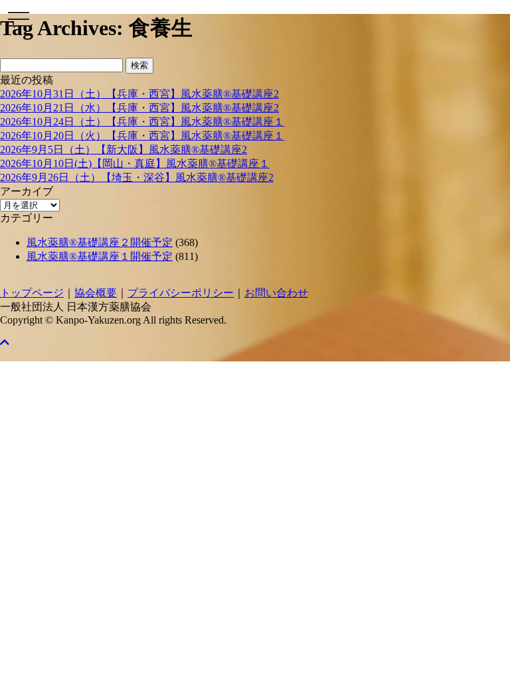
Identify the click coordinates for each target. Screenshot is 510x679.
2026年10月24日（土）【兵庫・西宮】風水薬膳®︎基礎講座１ (142, 121)
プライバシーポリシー (181, 292)
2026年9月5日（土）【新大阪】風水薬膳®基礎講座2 (123, 149)
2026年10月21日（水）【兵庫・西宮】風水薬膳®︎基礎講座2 (139, 107)
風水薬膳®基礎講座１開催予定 (100, 256)
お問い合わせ (276, 292)
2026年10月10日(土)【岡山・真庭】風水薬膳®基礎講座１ (135, 163)
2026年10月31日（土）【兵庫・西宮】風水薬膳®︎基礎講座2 (139, 93)
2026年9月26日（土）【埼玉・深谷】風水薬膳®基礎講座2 (137, 177)
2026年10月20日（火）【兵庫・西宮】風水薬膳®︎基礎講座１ (142, 135)
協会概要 (95, 292)
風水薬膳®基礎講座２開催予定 (100, 242)
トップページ (32, 292)
